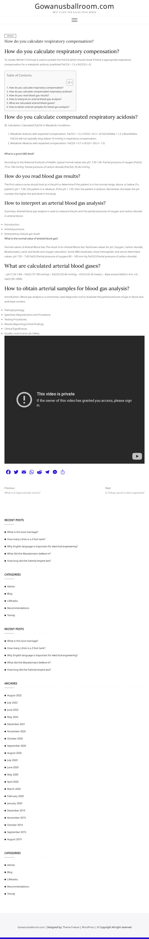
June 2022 (12, 709)
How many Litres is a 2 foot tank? (26, 539)
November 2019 (16, 817)
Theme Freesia (71, 927)
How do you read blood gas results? (29, 95)
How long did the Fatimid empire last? (29, 560)
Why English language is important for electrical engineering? (42, 546)
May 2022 (12, 717)
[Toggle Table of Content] (67, 82)
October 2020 (15, 738)
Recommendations (18, 608)
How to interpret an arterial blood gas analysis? (35, 99)
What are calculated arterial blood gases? (32, 103)
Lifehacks (12, 601)
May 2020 (12, 774)
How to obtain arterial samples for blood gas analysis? (39, 107)
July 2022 (12, 702)
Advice (11, 586)
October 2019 (15, 825)
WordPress (88, 927)
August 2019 (14, 839)
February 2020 (15, 796)
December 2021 (16, 724)
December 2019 (16, 810)
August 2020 (14, 753)
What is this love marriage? (22, 532)
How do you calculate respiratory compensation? (49, 41)
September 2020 (16, 745)
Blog (9, 593)
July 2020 (12, 760)
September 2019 (16, 832)
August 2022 (14, 695)
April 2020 (12, 781)
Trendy (10, 36)
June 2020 (12, 767)
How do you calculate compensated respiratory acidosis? (40, 91)
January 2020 (14, 803)
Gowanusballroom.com (74, 6)
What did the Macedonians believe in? (29, 553)
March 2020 (14, 789)
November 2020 (16, 731)
